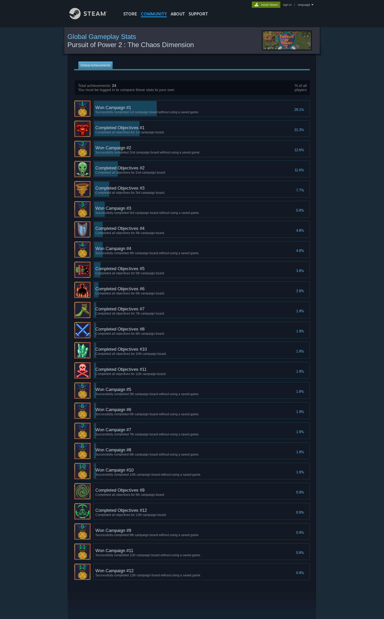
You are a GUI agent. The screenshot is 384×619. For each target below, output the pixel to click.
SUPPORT (198, 13)
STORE (130, 13)
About (178, 13)
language (304, 5)
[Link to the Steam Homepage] (88, 18)
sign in (287, 5)
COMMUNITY (154, 13)
